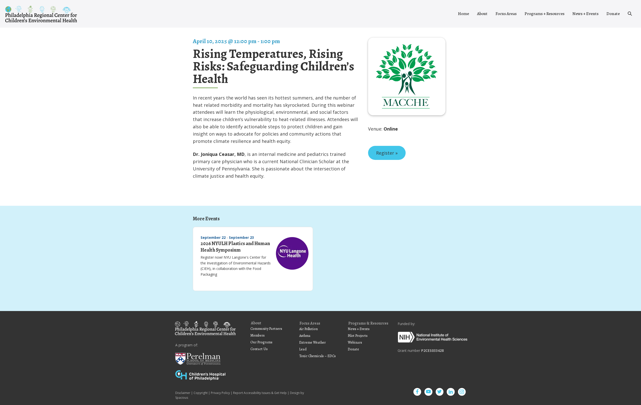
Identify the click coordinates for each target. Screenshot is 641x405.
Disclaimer (182, 393)
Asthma (304, 335)
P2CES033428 (432, 350)
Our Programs (261, 342)
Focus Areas (506, 14)
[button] (630, 14)
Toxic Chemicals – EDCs (317, 355)
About (482, 14)
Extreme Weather (312, 342)
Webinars (355, 342)
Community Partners (266, 328)
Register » (387, 153)
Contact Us (259, 348)
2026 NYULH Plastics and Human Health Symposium (235, 246)
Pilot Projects (358, 335)
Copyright (201, 393)
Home (463, 14)
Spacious (181, 397)
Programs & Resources (368, 323)
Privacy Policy (220, 393)
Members (257, 335)
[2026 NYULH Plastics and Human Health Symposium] (292, 255)
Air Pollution (308, 328)
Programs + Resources (544, 14)
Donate (613, 14)
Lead (303, 349)
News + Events (585, 14)
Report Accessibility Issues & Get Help (260, 393)
